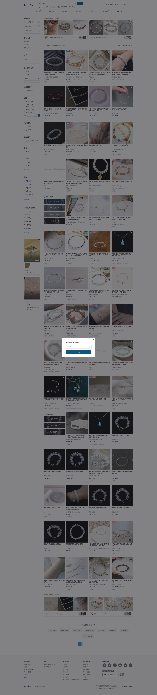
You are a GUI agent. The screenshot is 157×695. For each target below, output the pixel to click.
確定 (78, 352)
